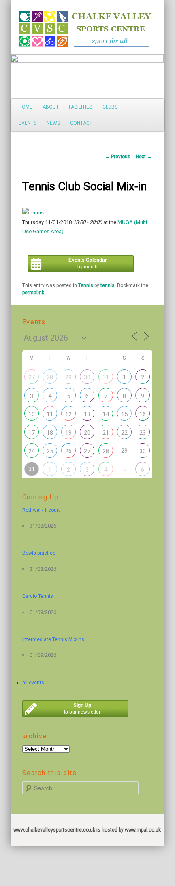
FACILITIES (80, 107)
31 (105, 377)
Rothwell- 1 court (41, 510)
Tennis (85, 285)
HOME (25, 107)
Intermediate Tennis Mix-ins (53, 639)
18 (50, 432)
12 (68, 414)
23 (142, 432)
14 (105, 414)
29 (68, 377)
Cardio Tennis (37, 596)
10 (31, 414)
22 (124, 432)
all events (33, 682)
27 (31, 377)
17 (31, 432)
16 (142, 414)
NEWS (53, 123)
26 (68, 451)
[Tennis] (33, 212)
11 (50, 414)
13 (87, 414)
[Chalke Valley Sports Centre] (32, 26)
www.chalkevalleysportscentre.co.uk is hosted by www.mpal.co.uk (87, 830)
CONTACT (81, 123)
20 (87, 432)
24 (31, 451)
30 (87, 377)
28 (50, 377)
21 (105, 432)
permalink (33, 292)
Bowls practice (38, 553)
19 (68, 432)
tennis (107, 285)
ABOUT (51, 107)
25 (50, 451)
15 (124, 414)
